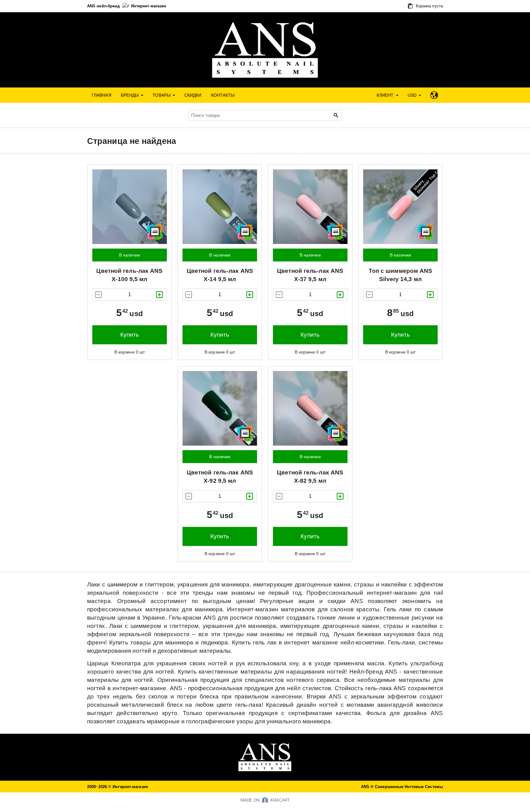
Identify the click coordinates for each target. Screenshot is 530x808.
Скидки (193, 95)
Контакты (223, 95)
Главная (101, 95)
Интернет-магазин (149, 6)
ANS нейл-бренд (104, 6)
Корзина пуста (429, 6)
